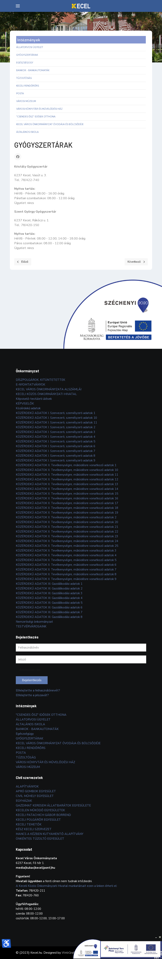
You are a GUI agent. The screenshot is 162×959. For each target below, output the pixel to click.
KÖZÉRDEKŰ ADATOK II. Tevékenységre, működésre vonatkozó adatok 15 (67, 494)
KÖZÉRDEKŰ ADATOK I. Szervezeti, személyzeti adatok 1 (55, 413)
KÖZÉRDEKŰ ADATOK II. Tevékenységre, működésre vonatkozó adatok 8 (66, 574)
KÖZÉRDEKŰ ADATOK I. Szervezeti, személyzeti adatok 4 (55, 437)
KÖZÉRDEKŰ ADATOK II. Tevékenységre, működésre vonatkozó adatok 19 (67, 513)
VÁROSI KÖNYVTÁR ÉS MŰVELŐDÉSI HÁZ (39, 108)
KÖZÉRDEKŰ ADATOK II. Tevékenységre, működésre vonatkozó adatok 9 (66, 579)
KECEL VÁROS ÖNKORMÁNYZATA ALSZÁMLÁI (48, 389)
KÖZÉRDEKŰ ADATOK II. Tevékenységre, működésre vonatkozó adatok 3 (66, 551)
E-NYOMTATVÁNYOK (30, 385)
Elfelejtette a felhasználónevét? (38, 690)
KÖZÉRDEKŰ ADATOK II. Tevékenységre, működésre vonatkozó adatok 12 (67, 479)
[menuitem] (18, 6)
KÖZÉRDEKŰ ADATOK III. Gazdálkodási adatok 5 (49, 603)
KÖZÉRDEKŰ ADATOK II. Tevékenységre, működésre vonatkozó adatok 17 (67, 503)
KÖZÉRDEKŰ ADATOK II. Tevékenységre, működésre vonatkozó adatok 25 (67, 546)
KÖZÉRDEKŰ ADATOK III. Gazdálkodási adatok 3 (49, 593)
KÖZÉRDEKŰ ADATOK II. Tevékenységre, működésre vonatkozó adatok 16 (67, 498)
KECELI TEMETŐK (28, 824)
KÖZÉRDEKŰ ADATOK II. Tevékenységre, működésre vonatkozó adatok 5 (66, 560)
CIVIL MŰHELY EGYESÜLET (35, 796)
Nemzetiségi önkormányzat (34, 622)
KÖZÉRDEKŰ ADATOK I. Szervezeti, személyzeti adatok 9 (55, 460)
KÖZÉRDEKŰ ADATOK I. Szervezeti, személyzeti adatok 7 (55, 451)
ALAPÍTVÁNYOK (27, 786)
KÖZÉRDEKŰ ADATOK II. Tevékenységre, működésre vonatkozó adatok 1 (66, 465)
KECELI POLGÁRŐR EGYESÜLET (38, 820)
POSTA (20, 93)
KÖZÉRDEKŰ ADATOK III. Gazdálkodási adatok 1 (49, 584)
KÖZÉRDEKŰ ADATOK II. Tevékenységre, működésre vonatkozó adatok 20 (67, 522)
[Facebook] (17, 156)
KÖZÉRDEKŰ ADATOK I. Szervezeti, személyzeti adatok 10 (56, 418)
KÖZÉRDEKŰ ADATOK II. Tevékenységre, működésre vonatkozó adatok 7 (66, 569)
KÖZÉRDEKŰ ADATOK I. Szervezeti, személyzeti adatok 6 (55, 446)
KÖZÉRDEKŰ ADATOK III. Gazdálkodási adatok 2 (49, 588)
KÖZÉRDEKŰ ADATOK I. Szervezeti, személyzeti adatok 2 (55, 427)
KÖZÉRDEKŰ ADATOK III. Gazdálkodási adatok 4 (49, 598)
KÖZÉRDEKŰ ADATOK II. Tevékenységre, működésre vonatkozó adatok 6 (66, 565)
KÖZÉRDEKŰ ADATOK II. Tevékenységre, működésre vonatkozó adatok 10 (67, 470)
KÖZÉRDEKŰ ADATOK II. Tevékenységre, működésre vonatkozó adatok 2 (66, 517)
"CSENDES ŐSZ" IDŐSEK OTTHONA (36, 116)
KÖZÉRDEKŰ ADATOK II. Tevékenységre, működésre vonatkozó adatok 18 (67, 508)
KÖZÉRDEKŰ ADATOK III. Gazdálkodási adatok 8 (49, 617)
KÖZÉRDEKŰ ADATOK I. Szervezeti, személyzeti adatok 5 (55, 441)
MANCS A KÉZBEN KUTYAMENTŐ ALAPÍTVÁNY (49, 834)
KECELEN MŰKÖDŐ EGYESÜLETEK (40, 810)
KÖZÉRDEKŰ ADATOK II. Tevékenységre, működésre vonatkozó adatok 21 (67, 527)
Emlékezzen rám (30, 670)
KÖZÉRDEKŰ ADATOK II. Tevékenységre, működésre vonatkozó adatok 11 (67, 475)
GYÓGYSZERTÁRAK (27, 55)
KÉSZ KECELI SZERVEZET (34, 829)
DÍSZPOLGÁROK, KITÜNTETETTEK (40, 380)
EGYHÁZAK (24, 801)
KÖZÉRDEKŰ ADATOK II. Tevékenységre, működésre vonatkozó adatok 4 (66, 555)
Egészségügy (24, 62)
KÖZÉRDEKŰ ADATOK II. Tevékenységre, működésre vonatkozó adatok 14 (67, 489)
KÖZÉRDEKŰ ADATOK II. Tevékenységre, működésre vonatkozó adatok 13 (67, 484)
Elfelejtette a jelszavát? (32, 695)
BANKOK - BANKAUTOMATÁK (32, 70)
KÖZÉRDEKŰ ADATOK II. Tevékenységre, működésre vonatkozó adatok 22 (67, 532)
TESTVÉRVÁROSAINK (31, 626)
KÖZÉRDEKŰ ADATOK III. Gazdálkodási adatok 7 (49, 612)
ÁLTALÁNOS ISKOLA (27, 132)
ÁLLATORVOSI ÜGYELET (29, 47)
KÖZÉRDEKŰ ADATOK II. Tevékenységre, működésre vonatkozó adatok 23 (67, 536)
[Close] (160, 937)
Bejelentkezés (31, 680)
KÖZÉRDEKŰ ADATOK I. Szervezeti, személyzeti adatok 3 (55, 432)
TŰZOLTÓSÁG (24, 78)
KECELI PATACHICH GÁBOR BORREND (43, 815)
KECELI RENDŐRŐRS (27, 85)
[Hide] (156, 937)
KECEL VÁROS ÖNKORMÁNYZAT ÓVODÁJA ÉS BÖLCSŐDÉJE (50, 124)
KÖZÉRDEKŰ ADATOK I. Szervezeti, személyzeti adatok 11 (56, 422)
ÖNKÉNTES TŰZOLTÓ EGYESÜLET (40, 839)
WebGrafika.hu (72, 953)
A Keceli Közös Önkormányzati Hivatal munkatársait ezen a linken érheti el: (66, 886)
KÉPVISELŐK (25, 403)
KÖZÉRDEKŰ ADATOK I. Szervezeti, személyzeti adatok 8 (55, 456)
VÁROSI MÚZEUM (26, 101)
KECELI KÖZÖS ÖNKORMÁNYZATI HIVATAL (46, 394)
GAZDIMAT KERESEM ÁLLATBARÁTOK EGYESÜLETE (53, 805)
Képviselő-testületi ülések (34, 399)
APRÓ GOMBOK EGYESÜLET (36, 791)
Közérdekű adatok (28, 408)
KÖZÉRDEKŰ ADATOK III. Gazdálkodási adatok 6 (49, 607)
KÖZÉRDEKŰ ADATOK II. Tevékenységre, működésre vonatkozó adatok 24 (67, 541)
